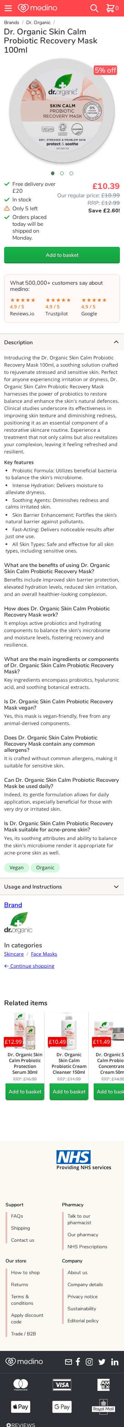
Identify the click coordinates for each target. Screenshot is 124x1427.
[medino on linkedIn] (113, 1361)
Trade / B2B (23, 1334)
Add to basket (62, 255)
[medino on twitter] (100, 1361)
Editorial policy (83, 1321)
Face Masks (44, 954)
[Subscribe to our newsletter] (67, 1361)
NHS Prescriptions (87, 1247)
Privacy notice (82, 1296)
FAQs (17, 1216)
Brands (11, 22)
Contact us (22, 1240)
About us (77, 1272)
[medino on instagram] (88, 1361)
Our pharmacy (83, 1234)
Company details (85, 1284)
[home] (45, 8)
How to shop (25, 1272)
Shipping (20, 1228)
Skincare (14, 954)
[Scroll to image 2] (62, 173)
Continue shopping (31, 966)
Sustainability (82, 1308)
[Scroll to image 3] (71, 173)
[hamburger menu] (8, 8)
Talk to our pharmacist (79, 1219)
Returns (19, 1284)
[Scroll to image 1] (52, 173)
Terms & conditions (22, 1300)
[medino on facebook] (76, 1361)
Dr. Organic (38, 22)
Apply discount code (27, 1318)
